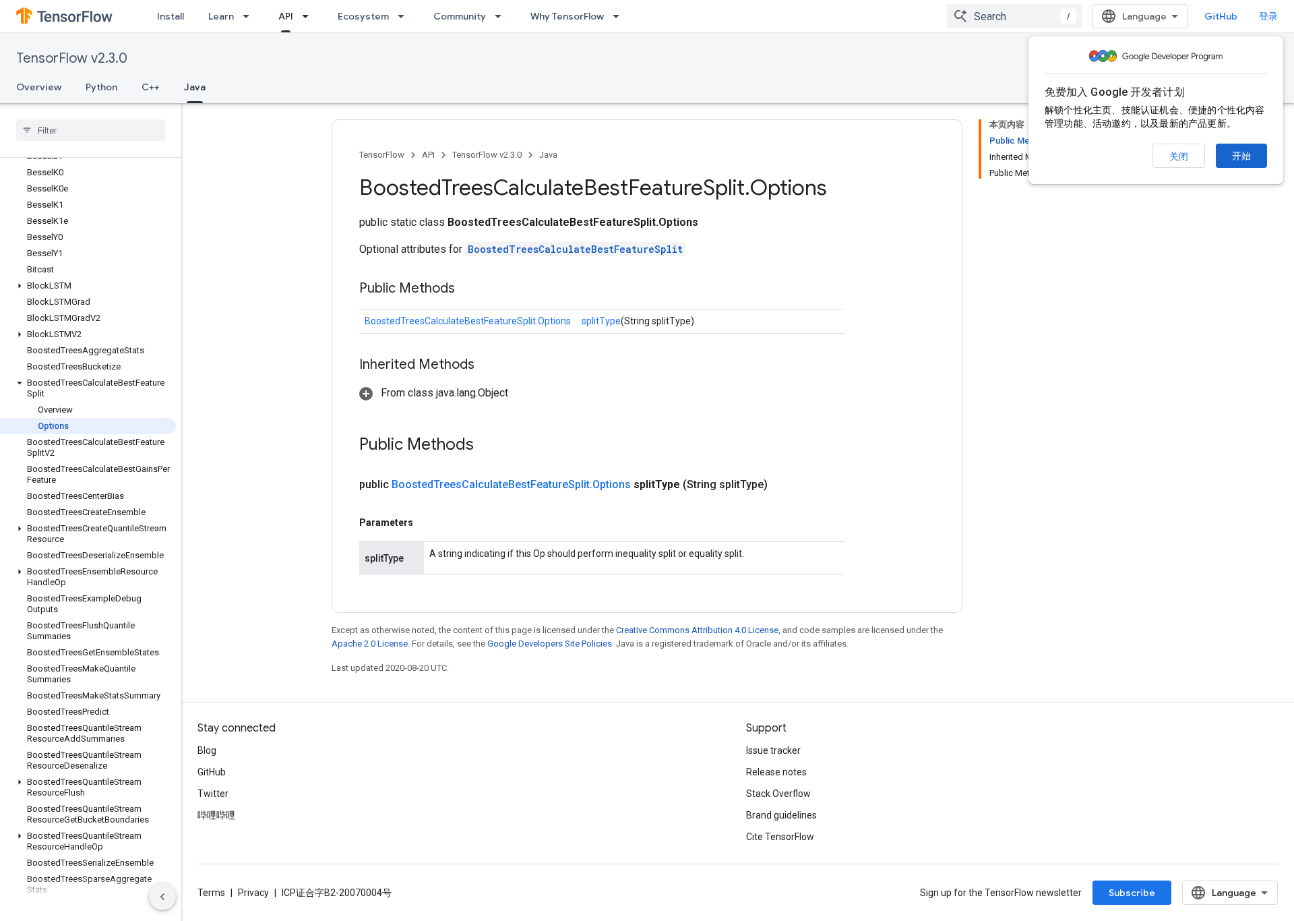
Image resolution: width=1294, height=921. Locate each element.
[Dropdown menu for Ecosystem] (405, 16)
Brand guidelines (781, 815)
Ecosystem (363, 16)
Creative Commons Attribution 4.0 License (697, 630)
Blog (206, 750)
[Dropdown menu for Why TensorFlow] (620, 16)
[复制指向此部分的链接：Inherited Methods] (487, 365)
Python (101, 87)
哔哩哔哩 (216, 815)
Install (170, 16)
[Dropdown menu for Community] (502, 16)
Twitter (212, 793)
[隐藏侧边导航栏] (162, 896)
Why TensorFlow (567, 16)
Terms (211, 892)
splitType (601, 321)
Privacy (253, 892)
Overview (38, 87)
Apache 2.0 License (370, 643)
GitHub (1220, 16)
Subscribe (1132, 893)
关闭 (1178, 156)
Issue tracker (773, 750)
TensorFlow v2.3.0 (71, 58)
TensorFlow (381, 155)
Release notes (776, 772)
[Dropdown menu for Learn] (250, 16)
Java (195, 87)
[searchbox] (90, 130)
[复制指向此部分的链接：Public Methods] (468, 289)
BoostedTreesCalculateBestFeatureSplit (575, 249)
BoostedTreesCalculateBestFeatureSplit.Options (468, 321)
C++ (151, 87)
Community (459, 16)
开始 (1241, 156)
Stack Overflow (778, 793)
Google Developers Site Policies (549, 643)
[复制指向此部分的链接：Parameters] (426, 522)
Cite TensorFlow (780, 836)
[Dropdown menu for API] (309, 16)
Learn (221, 16)
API (285, 16)
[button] (88, 286)
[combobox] (1014, 16)
